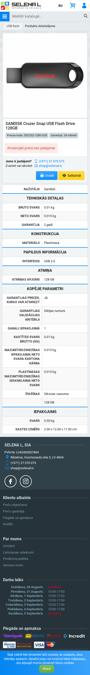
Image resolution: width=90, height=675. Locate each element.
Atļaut (46, 668)
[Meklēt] (86, 16)
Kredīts (8, 524)
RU (60, 6)
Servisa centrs (13, 565)
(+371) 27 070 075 (51, 161)
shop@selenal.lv (50, 166)
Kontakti (9, 546)
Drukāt (49, 175)
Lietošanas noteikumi (18, 552)
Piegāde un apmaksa (18, 518)
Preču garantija (13, 511)
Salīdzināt (74, 175)
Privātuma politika (15, 559)
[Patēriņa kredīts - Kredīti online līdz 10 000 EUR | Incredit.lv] (74, 636)
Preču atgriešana (15, 505)
